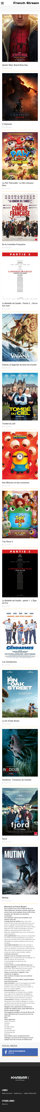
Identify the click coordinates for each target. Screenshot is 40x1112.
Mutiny (5, 897)
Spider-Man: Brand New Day (15, 65)
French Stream (26, 3)
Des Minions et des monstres (15, 482)
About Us (5, 1104)
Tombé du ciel (8, 423)
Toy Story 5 (7, 541)
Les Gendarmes (9, 662)
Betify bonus (18, 1093)
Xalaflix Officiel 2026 (30, 1093)
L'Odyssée (7, 124)
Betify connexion (7, 1093)
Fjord (4, 839)
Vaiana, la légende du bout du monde (19, 365)
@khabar (11, 1053)
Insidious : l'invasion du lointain (16, 780)
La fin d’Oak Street (10, 721)
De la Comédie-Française (13, 244)
